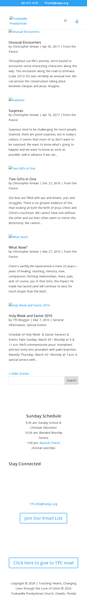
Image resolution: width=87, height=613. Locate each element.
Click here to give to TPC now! (43, 563)
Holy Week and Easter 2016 (30, 315)
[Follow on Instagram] (47, 477)
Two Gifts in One (22, 179)
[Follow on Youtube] (56, 477)
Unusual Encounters (25, 42)
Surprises (16, 110)
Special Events (36, 325)
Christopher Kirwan (26, 46)
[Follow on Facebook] (30, 477)
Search (71, 380)
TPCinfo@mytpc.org (43, 504)
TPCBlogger (21, 320)
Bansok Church (49, 443)
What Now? (18, 247)
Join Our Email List (43, 518)
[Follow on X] (39, 477)
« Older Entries (19, 374)
